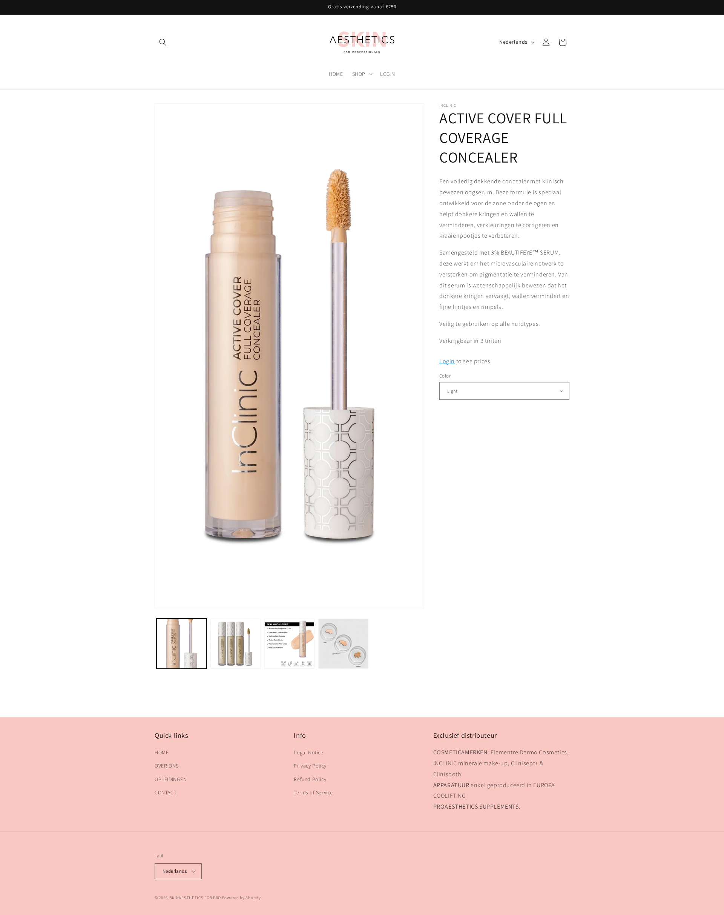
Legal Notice (308, 752)
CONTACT (165, 792)
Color (445, 376)
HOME (162, 752)
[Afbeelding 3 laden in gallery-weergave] (289, 644)
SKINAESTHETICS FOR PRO (195, 897)
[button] (163, 42)
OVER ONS (167, 766)
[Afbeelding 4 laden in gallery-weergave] (343, 644)
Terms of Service (313, 792)
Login (447, 361)
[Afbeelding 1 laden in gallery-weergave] (181, 644)
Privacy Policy (310, 766)
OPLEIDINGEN (171, 779)
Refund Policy (310, 779)
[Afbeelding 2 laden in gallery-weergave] (235, 644)
